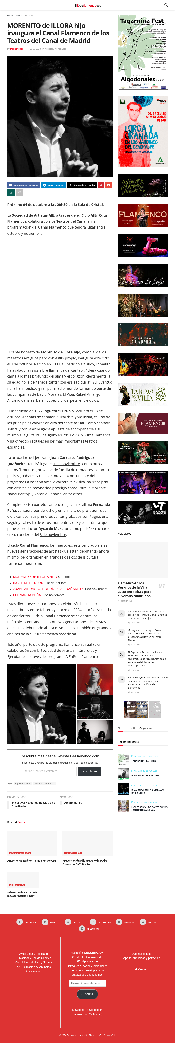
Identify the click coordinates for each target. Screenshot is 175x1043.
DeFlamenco (16, 49)
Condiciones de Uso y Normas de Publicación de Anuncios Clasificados (33, 967)
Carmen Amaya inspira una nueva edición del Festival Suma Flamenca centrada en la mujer (147, 615)
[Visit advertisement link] (60, 293)
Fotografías (73, 853)
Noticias (29, 16)
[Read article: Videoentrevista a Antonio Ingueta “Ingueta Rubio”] (23, 880)
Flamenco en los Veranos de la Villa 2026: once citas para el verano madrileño (134, 589)
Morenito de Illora (44, 783)
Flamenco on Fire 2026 (145, 775)
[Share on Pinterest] (101, 185)
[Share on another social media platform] (19, 192)
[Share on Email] (108, 185)
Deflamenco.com (75, 1035)
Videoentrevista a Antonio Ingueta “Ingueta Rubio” (22, 894)
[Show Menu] (8, 5)
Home (10, 16)
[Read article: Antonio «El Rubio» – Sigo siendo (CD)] (32, 843)
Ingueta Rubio (23, 783)
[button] (41, 704)
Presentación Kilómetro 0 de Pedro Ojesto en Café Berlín (84, 862)
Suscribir (87, 994)
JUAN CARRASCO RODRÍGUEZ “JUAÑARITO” (49, 589)
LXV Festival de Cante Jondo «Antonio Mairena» (149, 808)
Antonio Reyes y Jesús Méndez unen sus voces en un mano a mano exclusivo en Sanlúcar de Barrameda (148, 682)
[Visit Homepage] (87, 5)
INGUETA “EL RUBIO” (29, 583)
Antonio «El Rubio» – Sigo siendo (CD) (31, 861)
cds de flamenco (20, 853)
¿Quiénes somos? (141, 953)
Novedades (60, 49)
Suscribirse (89, 771)
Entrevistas (17, 885)
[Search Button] (166, 5)
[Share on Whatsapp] (11, 192)
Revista (19, 16)
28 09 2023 (35, 49)
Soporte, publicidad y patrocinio (141, 958)
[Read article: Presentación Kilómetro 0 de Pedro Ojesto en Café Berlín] (87, 843)
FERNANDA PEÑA (27, 595)
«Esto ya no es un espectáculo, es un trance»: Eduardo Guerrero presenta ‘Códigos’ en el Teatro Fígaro (146, 635)
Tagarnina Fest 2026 (143, 761)
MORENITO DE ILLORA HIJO (35, 577)
